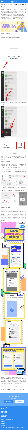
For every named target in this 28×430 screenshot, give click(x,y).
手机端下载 (20, 401)
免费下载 (9, 401)
